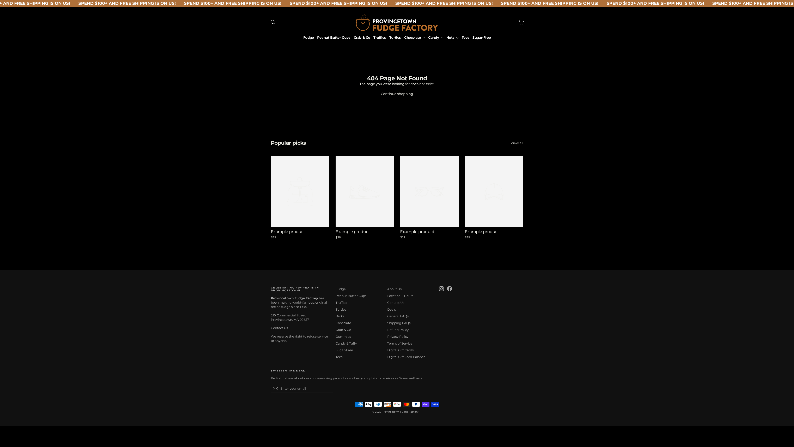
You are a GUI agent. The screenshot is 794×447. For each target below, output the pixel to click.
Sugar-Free (481, 38)
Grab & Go (362, 38)
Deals (391, 309)
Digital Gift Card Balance (406, 357)
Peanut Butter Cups (333, 38)
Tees (465, 38)
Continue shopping (397, 94)
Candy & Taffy (346, 343)
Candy (434, 38)
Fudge (308, 38)
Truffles (379, 38)
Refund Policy (398, 330)
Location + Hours (400, 296)
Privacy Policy (397, 337)
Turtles (395, 38)
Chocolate (413, 38)
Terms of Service (399, 343)
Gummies (343, 337)
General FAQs (398, 316)
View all (517, 143)
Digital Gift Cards (400, 350)
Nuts (450, 38)
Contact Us (279, 328)
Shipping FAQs (398, 323)
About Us (394, 289)
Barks (340, 316)
